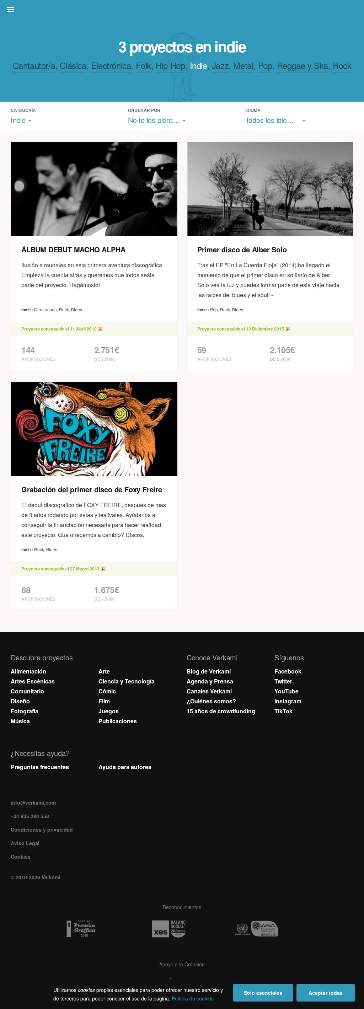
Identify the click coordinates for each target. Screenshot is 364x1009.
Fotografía (24, 711)
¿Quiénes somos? (211, 701)
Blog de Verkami (209, 671)
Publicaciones (117, 721)
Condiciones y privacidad (42, 829)
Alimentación (28, 671)
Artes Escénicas (33, 681)
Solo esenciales (263, 992)
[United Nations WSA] (269, 929)
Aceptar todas (326, 992)
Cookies (21, 856)
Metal (243, 65)
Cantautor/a (34, 65)
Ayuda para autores (124, 767)
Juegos (108, 711)
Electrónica (111, 65)
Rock (342, 65)
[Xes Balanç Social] (182, 929)
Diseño (20, 701)
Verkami (182, 11)
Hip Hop (170, 65)
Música (20, 721)
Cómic (107, 691)
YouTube (286, 691)
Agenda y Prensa (210, 681)
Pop (265, 65)
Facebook (287, 671)
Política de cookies (193, 998)
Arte (104, 671)
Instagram (287, 701)
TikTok (283, 711)
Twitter (283, 681)
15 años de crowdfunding (221, 711)
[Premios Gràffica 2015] (94, 929)
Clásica (73, 65)
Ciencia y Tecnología (126, 681)
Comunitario (27, 691)
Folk (143, 65)
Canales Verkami (209, 691)
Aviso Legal (25, 843)
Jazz (220, 65)
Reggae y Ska (302, 65)
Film (104, 701)
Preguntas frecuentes (40, 767)
